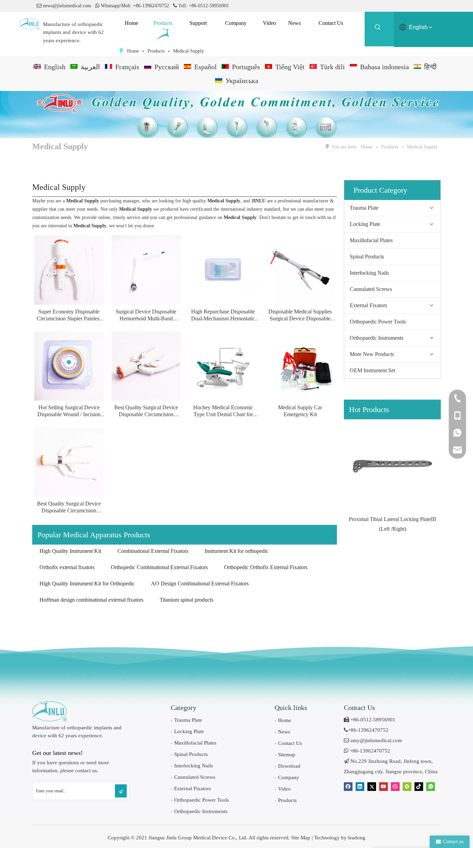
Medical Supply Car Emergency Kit (300, 410)
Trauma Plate (364, 208)
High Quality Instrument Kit (70, 551)
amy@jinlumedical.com (373, 740)
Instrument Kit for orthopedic (236, 551)
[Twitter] (371, 786)
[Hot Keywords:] (378, 28)
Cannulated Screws (371, 289)
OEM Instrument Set (372, 370)
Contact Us (290, 743)
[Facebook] (348, 786)
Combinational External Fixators (152, 551)
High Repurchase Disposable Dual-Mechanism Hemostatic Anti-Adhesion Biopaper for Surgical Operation (223, 315)
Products (287, 800)
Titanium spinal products (186, 600)
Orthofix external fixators (67, 567)
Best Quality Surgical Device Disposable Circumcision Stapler (146, 411)
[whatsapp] (430, 786)
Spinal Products (367, 256)
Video (284, 789)
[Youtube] (383, 786)
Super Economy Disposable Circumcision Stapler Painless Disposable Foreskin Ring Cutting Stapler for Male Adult (69, 315)
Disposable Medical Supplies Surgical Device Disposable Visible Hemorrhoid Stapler (300, 315)
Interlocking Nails (369, 273)
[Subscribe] (121, 790)
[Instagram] (395, 786)
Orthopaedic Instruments (376, 338)
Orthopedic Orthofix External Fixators (265, 567)
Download (289, 766)
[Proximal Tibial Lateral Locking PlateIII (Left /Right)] (392, 466)
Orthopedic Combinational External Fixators (159, 567)
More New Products (372, 354)
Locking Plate (365, 224)
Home (284, 720)
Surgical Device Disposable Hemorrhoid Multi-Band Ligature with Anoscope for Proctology (146, 315)
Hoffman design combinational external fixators (91, 600)
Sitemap (286, 754)
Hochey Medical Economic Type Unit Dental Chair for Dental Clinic (223, 411)
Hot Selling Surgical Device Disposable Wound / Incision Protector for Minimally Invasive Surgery (68, 411)
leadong (356, 837)
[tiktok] (418, 786)
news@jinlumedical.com (67, 5)
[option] (392, 476)
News (284, 732)
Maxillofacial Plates (371, 240)
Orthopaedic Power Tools (378, 322)
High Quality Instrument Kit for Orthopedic (87, 583)
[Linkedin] (360, 786)
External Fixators (368, 305)
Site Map (300, 837)
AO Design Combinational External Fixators (200, 583)
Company (288, 777)
